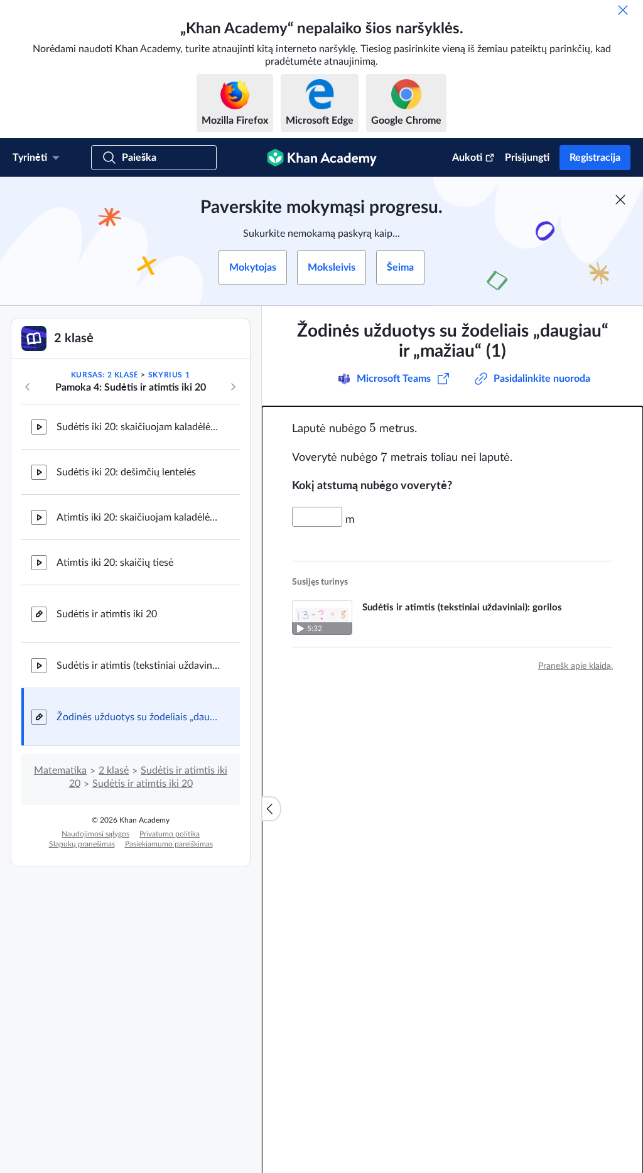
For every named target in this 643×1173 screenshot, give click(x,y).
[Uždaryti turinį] (271, 808)
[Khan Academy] (322, 157)
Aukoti (467, 158)
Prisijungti (527, 158)
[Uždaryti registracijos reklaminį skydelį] (620, 199)
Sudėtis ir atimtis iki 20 (107, 614)
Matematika (60, 770)
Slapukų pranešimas (82, 844)
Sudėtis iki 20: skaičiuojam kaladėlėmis (138, 427)
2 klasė (114, 770)
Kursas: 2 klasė (105, 375)
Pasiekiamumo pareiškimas (169, 844)
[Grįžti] (27, 386)
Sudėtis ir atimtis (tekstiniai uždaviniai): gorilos (138, 666)
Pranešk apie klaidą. (575, 666)
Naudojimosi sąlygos (95, 834)
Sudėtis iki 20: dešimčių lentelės (126, 472)
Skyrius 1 (169, 375)
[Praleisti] (623, 10)
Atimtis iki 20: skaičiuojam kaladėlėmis (138, 517)
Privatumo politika (169, 834)
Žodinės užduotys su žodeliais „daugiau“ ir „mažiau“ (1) (138, 717)
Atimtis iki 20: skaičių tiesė (115, 563)
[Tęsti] (232, 386)
